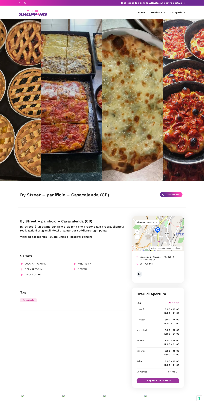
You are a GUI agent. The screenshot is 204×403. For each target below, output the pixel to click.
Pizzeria (82, 269)
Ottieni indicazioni (148, 222)
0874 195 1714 (172, 194)
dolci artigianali (35, 263)
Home (141, 12)
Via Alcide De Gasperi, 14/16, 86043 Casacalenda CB (157, 258)
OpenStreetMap (165, 248)
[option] (132, 100)
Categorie (176, 12)
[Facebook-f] (20, 3)
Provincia (156, 12)
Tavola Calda (33, 274)
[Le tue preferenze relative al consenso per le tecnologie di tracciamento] (199, 398)
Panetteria (84, 263)
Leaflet (153, 248)
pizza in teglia (34, 269)
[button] (137, 231)
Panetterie (28, 300)
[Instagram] (25, 3)
